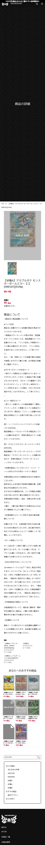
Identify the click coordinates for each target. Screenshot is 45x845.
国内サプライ (12, 795)
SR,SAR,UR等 (12, 770)
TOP (2, 204)
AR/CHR (10, 773)
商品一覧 (6, 837)
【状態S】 (26, 643)
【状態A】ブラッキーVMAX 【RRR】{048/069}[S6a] (11, 646)
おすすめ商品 (11, 791)
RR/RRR (10, 777)
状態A (9, 784)
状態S (9, 781)
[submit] (38, 757)
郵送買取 (6, 842)
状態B (9, 788)
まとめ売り (10, 799)
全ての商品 (10, 766)
